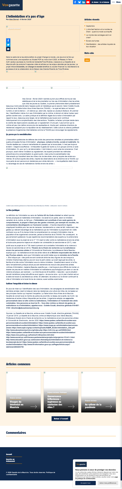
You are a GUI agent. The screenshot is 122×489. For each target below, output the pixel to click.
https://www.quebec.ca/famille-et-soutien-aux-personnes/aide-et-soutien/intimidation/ (40, 332)
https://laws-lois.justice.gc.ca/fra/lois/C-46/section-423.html (30, 335)
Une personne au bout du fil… (29, 303)
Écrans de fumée (92, 41)
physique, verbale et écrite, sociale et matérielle (56, 142)
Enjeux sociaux (14, 28)
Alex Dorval (14, 19)
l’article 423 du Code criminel (49, 215)
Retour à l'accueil (61, 419)
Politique (63, 392)
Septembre (90, 26)
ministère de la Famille (69, 255)
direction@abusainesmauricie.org (25, 308)
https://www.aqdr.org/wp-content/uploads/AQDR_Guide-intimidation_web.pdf (43, 328)
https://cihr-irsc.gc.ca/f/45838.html (57, 330)
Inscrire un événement (10, 460)
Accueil (9, 454)
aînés (87, 60)
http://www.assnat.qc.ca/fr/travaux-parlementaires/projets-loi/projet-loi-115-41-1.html (40, 337)
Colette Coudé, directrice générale (58, 305)
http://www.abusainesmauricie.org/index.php (24, 330)
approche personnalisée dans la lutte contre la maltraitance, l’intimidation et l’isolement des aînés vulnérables (42, 300)
